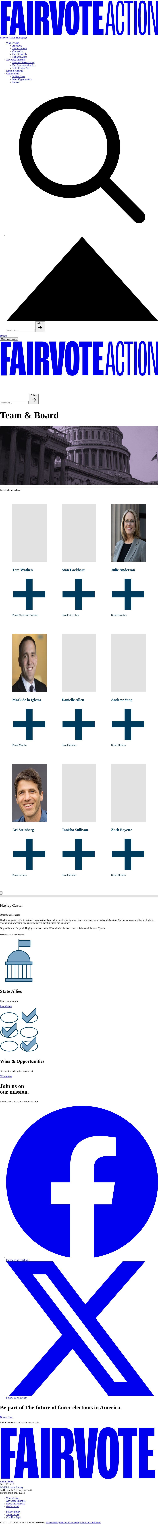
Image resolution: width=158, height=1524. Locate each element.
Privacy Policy (13, 1511)
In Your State (18, 76)
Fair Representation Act (23, 65)
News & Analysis (14, 70)
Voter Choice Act (20, 68)
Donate (15, 82)
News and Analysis (15, 1503)
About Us (17, 45)
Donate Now (6, 1417)
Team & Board (19, 48)
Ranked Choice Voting (23, 62)
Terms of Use (12, 1514)
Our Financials (19, 54)
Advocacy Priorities (15, 59)
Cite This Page (13, 1517)
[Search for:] (20, 330)
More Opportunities (21, 79)
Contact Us (17, 51)
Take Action (6, 1076)
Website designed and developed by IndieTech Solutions (73, 1522)
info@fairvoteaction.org (11, 1487)
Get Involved (12, 73)
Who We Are (12, 43)
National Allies (19, 57)
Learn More (6, 1006)
